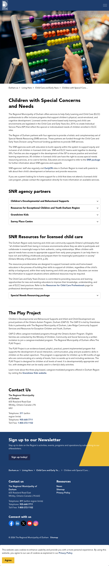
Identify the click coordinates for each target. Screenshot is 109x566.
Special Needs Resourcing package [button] (30, 295)
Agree (8, 560)
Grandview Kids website (34, 373)
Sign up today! (19, 457)
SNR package (93, 160)
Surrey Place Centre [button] (22, 221)
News (59, 486)
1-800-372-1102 (25, 423)
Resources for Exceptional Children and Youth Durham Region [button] (45, 207)
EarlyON (49, 168)
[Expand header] (105, 5)
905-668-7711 (26, 419)
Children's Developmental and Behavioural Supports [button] (40, 201)
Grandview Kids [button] (20, 214)
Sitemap (60, 489)
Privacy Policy (65, 553)
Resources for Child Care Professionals (65, 285)
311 (22, 413)
